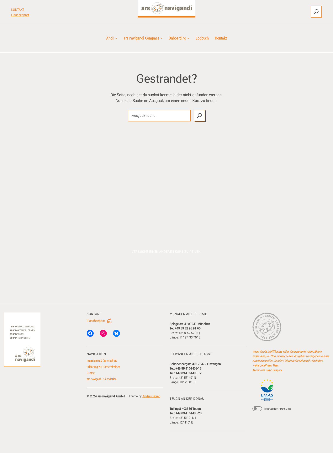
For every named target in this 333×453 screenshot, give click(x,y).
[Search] (199, 115)
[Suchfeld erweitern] (316, 12)
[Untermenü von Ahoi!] (116, 38)
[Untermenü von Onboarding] (188, 38)
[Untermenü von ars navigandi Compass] (161, 38)
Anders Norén (151, 396)
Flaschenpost (20, 15)
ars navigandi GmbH (111, 396)
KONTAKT (17, 10)
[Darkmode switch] (257, 408)
